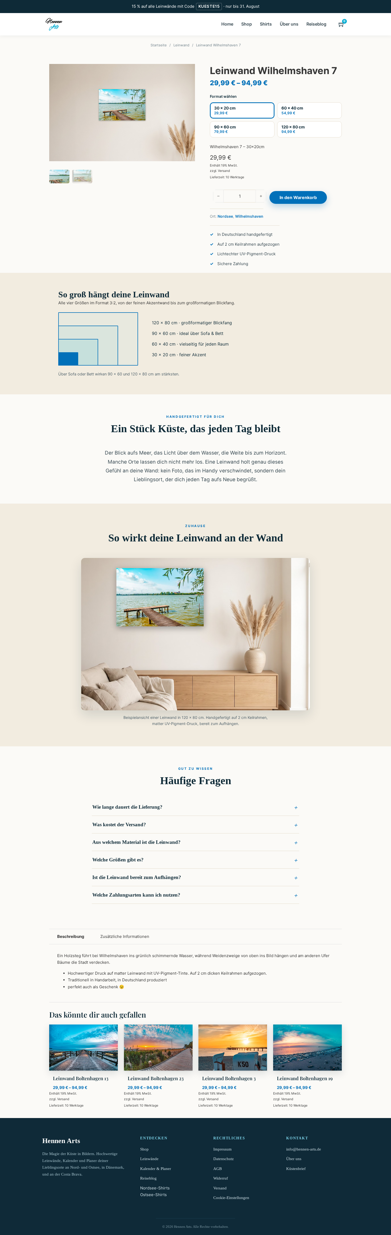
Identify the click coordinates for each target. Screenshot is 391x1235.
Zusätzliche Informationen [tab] (124, 936)
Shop (246, 24)
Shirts (266, 24)
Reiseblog (316, 24)
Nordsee (225, 216)
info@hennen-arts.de (303, 1149)
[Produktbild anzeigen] (122, 112)
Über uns (289, 24)
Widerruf (220, 1178)
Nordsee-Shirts (155, 1188)
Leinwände (149, 1159)
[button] (195, 807)
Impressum (222, 1149)
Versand (224, 171)
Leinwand (181, 45)
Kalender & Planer (155, 1169)
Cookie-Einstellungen (231, 1198)
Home (227, 24)
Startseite (159, 45)
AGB (217, 1169)
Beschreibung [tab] (70, 936)
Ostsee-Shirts (153, 1194)
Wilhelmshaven (249, 216)
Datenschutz (223, 1159)
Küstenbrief (296, 1169)
